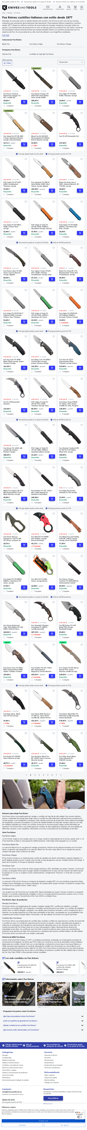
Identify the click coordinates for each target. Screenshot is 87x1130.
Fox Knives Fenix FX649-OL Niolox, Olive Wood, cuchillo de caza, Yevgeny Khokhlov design (69, 404)
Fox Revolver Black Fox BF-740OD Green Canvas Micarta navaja (41, 758)
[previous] (6, 966)
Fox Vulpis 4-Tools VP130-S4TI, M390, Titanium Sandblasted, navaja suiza (41, 273)
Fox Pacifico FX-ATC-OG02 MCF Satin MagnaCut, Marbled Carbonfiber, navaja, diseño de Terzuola (41, 492)
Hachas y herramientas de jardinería (15, 1072)
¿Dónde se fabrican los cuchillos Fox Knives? (19, 1025)
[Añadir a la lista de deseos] (25, 70)
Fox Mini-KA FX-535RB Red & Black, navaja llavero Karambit (39, 538)
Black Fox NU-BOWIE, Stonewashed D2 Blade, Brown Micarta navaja (40, 138)
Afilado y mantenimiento (10, 1063)
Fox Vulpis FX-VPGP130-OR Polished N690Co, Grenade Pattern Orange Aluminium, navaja (68, 315)
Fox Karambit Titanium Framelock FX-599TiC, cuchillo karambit (39, 627)
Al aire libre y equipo (9, 1070)
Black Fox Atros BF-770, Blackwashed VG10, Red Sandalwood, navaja (68, 273)
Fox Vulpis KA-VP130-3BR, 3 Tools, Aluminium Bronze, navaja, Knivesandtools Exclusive (13, 138)
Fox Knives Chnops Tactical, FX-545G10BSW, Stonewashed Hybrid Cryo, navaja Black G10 (68, 581)
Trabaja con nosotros (51, 1082)
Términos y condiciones (52, 1067)
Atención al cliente (50, 1055)
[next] (81, 966)
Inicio (3, 13)
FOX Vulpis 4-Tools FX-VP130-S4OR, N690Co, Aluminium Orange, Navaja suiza (41, 226)
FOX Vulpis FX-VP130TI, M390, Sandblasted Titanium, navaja (12, 184)
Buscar (69, 9)
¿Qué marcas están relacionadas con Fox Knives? (21, 1030)
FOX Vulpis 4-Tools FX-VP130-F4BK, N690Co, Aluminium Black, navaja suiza (40, 450)
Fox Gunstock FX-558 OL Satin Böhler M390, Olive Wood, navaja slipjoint (40, 184)
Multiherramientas (8, 1060)
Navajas (9, 13)
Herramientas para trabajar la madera (15, 1080)
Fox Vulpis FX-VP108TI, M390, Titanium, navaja (68, 95)
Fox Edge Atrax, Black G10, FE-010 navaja (11, 715)
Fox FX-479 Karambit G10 (69, 136)
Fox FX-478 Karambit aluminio (11, 403)
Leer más (5, 35)
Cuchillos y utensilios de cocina (12, 1065)
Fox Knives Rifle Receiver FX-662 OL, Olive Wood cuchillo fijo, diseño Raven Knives (41, 715)
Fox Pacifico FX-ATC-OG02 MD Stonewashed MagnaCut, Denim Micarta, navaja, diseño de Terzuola (41, 669)
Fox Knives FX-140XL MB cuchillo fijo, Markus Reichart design (12, 450)
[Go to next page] (61, 775)
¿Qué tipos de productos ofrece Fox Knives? (19, 1016)
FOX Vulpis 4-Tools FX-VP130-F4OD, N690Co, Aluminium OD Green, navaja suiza (39, 315)
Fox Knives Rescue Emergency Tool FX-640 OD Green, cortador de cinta (12, 538)
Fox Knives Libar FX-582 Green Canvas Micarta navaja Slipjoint (12, 273)
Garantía (47, 1058)
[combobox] (71, 62)
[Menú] (83, 1111)
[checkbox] (4, 106)
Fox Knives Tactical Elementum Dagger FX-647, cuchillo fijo (12, 95)
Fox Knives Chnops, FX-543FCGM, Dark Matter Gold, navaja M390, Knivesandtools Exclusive (40, 95)
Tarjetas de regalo (50, 1077)
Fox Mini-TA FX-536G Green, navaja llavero (39, 580)
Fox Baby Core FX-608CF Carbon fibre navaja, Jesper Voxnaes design (41, 361)
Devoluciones (48, 1060)
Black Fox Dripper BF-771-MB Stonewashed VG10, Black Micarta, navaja (13, 492)
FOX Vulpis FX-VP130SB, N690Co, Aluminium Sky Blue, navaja (68, 226)
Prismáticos (6, 1077)
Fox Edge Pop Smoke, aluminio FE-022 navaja (68, 491)
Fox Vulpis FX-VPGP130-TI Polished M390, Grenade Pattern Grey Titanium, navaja (13, 315)
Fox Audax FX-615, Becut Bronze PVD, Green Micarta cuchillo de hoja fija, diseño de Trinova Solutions (68, 669)
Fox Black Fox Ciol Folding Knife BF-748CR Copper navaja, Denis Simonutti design (69, 538)
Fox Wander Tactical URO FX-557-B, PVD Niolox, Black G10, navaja (69, 450)
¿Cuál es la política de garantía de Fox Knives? (20, 1021)
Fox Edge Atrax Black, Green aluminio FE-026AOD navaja (67, 758)
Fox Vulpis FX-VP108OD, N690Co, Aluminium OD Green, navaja (12, 581)
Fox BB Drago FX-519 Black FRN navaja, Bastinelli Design (67, 627)
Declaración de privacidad (53, 1065)
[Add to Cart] (24, 102)
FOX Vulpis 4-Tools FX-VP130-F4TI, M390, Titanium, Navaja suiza (40, 404)
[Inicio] (19, 6)
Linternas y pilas (8, 1075)
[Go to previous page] (26, 775)
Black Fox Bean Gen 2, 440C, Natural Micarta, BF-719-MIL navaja (69, 184)
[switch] (79, 1117)
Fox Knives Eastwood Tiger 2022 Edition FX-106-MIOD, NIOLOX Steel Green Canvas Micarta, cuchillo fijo (13, 627)
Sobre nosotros (49, 1075)
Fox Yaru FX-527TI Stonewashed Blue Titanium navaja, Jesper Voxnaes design (68, 361)
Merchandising (49, 1080)
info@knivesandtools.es (12, 1092)
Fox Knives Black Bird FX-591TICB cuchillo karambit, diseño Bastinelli (69, 715)
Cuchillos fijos (6, 1058)
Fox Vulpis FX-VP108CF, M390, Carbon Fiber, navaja (12, 226)
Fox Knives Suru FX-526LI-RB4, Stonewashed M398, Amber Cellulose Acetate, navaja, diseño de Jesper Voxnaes (13, 669)
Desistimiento (49, 1063)
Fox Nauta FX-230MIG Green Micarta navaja (11, 757)
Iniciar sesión (60, 9)
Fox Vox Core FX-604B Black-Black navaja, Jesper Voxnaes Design (13, 361)
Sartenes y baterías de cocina (12, 1067)
